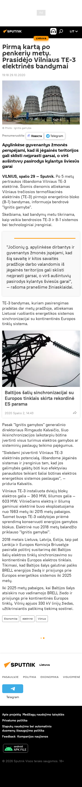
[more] (74, 412)
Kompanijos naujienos (32, 736)
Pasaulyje (10, 677)
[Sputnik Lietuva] (13, 33)
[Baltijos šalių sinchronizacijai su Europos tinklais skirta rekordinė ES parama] (41, 359)
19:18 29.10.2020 (13, 75)
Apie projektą (11, 714)
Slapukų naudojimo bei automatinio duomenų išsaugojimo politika (27, 728)
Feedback (9, 736)
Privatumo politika (14, 720)
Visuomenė (71, 677)
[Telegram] (54, 136)
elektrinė (28, 618)
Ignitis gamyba (22, 128)
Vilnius (42, 618)
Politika (29, 677)
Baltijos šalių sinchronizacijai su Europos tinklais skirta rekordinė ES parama (39, 398)
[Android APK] (15, 749)
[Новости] (35, 136)
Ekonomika (10, 618)
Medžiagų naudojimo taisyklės (43, 714)
